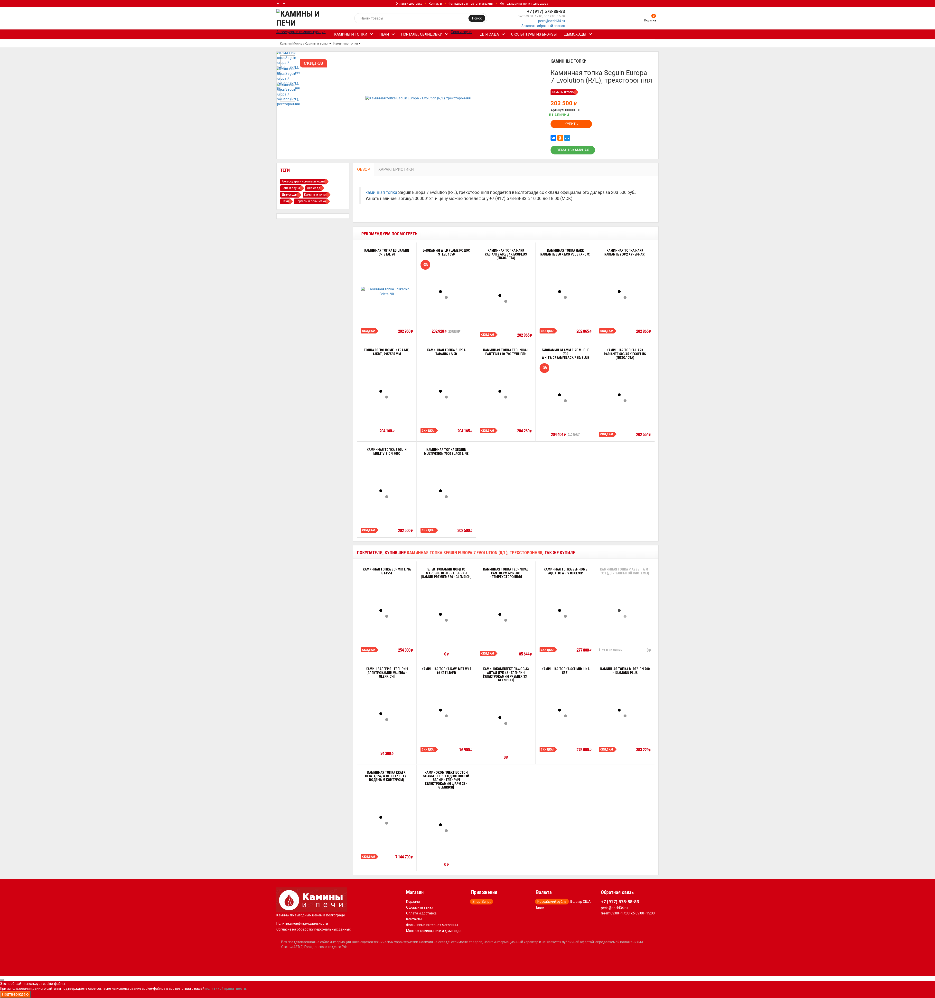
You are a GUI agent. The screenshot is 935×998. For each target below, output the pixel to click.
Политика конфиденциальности (302, 923)
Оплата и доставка (409, 3)
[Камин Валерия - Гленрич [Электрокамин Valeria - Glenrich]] (386, 713)
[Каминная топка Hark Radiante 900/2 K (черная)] (625, 291)
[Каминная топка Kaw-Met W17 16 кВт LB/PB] (446, 710)
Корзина (413, 901)
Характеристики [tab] (396, 169)
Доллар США (580, 901)
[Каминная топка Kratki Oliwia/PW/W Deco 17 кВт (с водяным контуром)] (386, 817)
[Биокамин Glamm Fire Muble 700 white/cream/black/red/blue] (565, 394)
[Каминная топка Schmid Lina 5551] (565, 710)
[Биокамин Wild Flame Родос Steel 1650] (446, 291)
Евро (540, 907)
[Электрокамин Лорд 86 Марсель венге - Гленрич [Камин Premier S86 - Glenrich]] (446, 614)
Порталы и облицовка (311, 201)
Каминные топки (345, 43)
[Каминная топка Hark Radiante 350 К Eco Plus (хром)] (565, 291)
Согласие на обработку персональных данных (313, 929)
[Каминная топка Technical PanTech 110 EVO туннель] (505, 391)
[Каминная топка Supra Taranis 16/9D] (446, 391)
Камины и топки (350, 34)
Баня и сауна (291, 188)
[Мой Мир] (567, 138)
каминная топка (381, 192)
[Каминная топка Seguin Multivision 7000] (386, 490)
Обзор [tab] (363, 169)
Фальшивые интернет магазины (471, 3)
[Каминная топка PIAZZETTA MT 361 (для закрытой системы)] (625, 610)
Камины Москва (292, 43)
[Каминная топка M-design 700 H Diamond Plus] (625, 710)
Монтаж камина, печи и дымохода (524, 3)
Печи (384, 34)
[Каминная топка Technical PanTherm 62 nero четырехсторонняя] (505, 614)
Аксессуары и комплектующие (303, 181)
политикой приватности (225, 988)
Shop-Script (481, 901)
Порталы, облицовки (421, 34)
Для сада (489, 34)
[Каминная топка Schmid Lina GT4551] (386, 610)
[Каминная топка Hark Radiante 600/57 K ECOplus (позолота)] (505, 295)
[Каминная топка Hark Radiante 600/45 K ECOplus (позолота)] (625, 394)
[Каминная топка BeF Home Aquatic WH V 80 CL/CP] (565, 610)
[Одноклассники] (560, 138)
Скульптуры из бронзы (534, 34)
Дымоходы (575, 34)
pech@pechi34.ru (551, 21)
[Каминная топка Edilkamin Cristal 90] (387, 291)
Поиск (477, 18)
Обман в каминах (573, 150)
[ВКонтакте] (553, 138)
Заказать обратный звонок (543, 26)
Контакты (435, 3)
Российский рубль (551, 901)
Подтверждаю (15, 994)
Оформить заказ (419, 907)
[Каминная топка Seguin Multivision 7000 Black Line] (446, 490)
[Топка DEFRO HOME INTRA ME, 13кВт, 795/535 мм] (386, 391)
